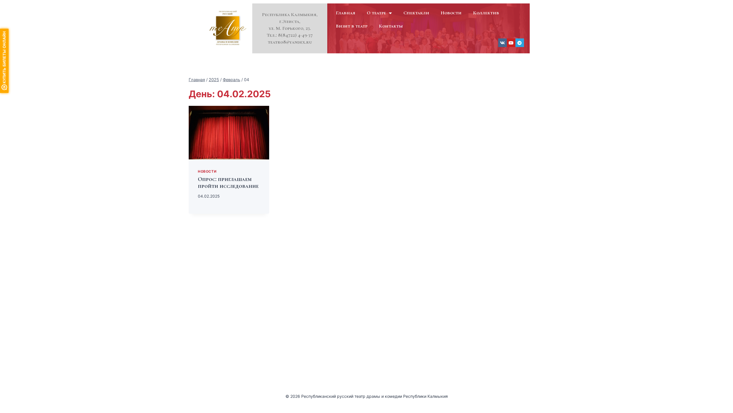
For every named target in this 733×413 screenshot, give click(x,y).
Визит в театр (351, 26)
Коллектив (486, 13)
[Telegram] (519, 42)
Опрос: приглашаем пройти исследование (228, 183)
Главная (345, 13)
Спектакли (416, 13)
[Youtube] (511, 42)
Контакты (391, 26)
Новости (451, 13)
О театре (376, 13)
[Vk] (502, 42)
